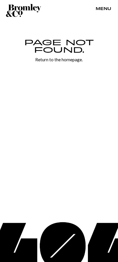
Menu (103, 9)
